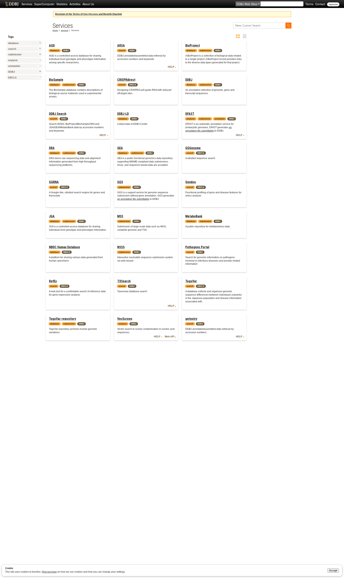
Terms (309, 4)
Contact (320, 4)
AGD (52, 45)
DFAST (189, 114)
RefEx (53, 281)
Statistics (61, 4)
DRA (52, 148)
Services (27, 4)
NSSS (121, 247)
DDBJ (188, 80)
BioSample (56, 80)
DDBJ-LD (123, 114)
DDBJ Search (57, 114)
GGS (120, 182)
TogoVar (191, 281)
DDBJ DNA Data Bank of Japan (12, 4)
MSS (120, 216)
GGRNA (54, 182)
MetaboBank (193, 216)
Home (55, 30)
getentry (191, 319)
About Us (88, 4)
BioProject (192, 45)
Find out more (49, 571)
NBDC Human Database (64, 247)
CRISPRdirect (126, 80)
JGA (52, 216)
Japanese (333, 4)
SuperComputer (44, 4)
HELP (171, 66)
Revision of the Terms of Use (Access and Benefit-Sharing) (88, 14)
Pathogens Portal (197, 247)
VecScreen (124, 319)
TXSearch (124, 281)
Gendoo (190, 182)
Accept (333, 570)
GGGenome (193, 148)
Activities (74, 4)
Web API (169, 336)
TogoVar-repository (62, 319)
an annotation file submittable (133, 199)
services (64, 30)
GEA (120, 148)
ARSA (121, 45)
